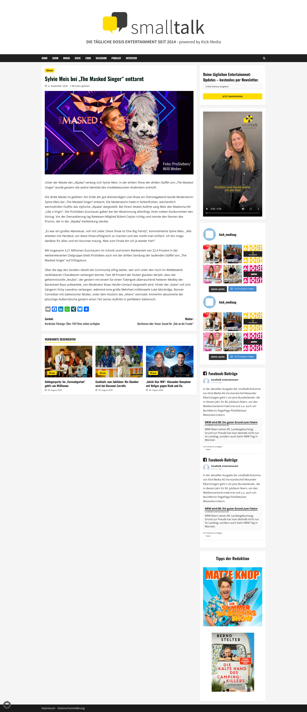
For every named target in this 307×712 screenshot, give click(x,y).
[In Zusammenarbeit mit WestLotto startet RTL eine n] (212, 254)
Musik (66, 58)
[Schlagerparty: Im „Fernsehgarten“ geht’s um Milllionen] (68, 361)
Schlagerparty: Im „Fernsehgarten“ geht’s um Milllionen (65, 384)
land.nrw (222, 406)
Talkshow (101, 58)
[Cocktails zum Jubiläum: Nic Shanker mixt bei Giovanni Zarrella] (119, 361)
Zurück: (72, 321)
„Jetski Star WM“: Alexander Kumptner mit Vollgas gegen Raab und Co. (168, 384)
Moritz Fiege (216, 410)
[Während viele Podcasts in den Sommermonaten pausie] (212, 274)
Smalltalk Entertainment (224, 379)
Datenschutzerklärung (71, 708)
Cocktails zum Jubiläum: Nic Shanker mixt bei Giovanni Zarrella (117, 384)
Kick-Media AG (216, 393)
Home (44, 58)
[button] (7, 705)
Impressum (48, 708)
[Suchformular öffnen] (264, 58)
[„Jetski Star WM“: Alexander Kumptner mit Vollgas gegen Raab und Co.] (169, 361)
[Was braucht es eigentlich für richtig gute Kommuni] (253, 254)
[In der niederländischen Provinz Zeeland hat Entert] (232, 274)
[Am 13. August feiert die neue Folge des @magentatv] (232, 254)
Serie (78, 58)
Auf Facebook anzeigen (212, 446)
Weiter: (165, 321)
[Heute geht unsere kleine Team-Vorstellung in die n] (253, 274)
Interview (131, 58)
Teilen (208, 449)
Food (88, 58)
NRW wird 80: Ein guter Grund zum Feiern (231, 422)
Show (55, 58)
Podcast (116, 58)
